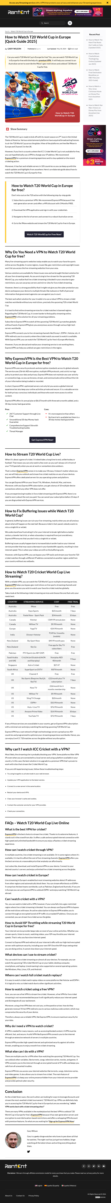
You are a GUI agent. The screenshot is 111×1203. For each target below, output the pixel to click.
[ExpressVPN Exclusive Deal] (68, 12)
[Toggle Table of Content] (16, 129)
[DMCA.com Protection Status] (100, 1197)
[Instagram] (89, 1166)
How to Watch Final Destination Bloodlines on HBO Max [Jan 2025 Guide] (95, 75)
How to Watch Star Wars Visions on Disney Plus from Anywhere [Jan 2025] (96, 110)
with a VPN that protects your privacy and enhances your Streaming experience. (55, 3)
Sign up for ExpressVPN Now (61, 1121)
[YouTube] (104, 1166)
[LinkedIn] (99, 1166)
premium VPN (45, 60)
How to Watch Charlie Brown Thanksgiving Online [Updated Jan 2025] (95, 58)
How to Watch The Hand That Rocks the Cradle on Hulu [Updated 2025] (96, 44)
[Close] (107, 3)
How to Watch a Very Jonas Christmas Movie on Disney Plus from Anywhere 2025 (95, 92)
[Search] (42, 23)
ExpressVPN (10, 158)
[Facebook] (84, 1166)
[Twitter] (28, 1151)
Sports (7, 31)
